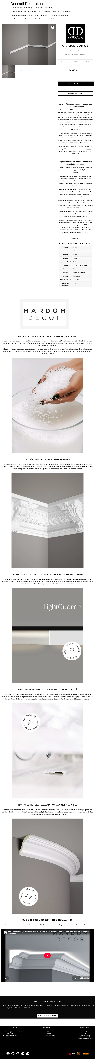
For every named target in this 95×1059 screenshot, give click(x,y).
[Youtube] (27, 1053)
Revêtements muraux (49, 11)
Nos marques (66, 11)
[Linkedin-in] (22, 1053)
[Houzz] (17, 1053)
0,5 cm (75, 254)
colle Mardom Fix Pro (77, 229)
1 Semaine (76, 279)
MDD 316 (75, 247)
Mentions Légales (85, 1032)
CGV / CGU (85, 1033)
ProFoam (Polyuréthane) (80, 265)
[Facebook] (12, 1053)
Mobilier (27, 8)
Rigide (74, 261)
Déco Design (49, 8)
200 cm (75, 251)
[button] (52, 27)
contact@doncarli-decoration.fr (14, 1032)
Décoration (15, 8)
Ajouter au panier (76, 84)
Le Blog (49, 1033)
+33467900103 (10, 1033)
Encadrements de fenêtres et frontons (51, 19)
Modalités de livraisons (85, 1035)
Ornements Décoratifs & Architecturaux (24, 11)
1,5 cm (75, 258)
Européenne (76, 276)
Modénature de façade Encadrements (24, 19)
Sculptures (38, 8)
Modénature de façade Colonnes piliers (25, 15)
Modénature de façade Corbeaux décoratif (54, 15)
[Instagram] (8, 1053)
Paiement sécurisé (85, 1037)
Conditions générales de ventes (85, 1038)
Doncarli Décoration (26, 4)
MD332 (73, 151)
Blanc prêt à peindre (79, 272)
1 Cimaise (76, 283)
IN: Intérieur (76, 269)
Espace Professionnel (49, 1035)
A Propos (49, 1032)
